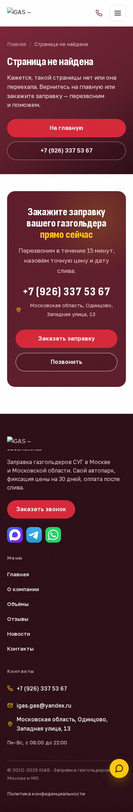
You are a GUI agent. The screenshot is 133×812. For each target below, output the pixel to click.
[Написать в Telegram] (34, 535)
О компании (23, 589)
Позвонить (66, 361)
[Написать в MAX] (15, 535)
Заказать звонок (41, 509)
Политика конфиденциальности (46, 793)
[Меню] (118, 13)
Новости (18, 633)
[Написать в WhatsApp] (53, 535)
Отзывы (17, 619)
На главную (66, 127)
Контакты (20, 648)
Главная (16, 44)
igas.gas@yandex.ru (44, 705)
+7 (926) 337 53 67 (66, 150)
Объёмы (18, 604)
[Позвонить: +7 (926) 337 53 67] (99, 13)
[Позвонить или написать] (119, 768)
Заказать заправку (66, 338)
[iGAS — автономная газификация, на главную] (22, 13)
